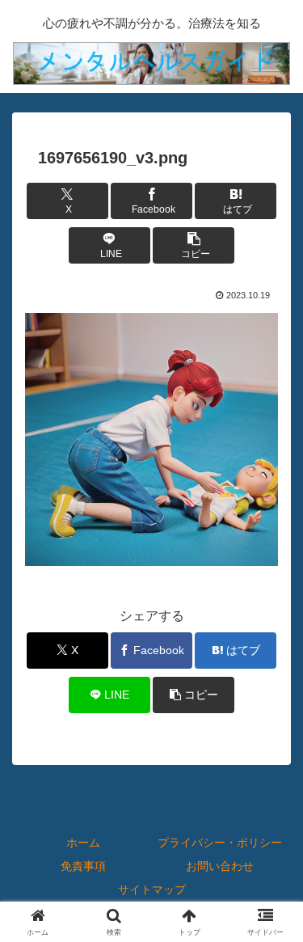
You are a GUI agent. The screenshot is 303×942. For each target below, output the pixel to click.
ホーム (83, 842)
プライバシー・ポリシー (220, 842)
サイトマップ (152, 889)
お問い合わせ (220, 866)
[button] (194, 245)
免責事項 (83, 866)
